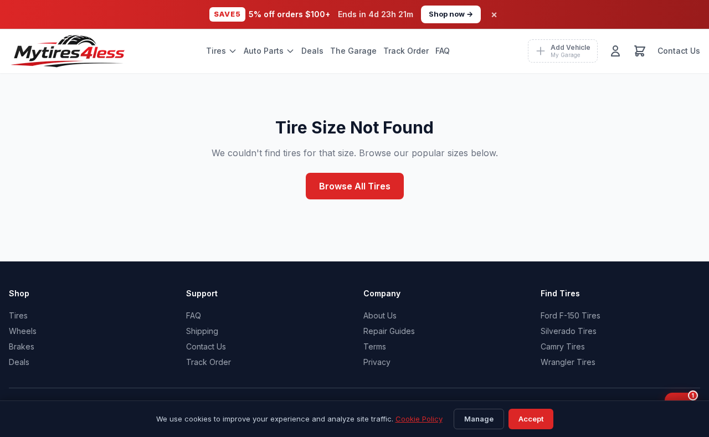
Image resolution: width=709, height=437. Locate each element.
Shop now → (451, 13)
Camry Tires (563, 346)
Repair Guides (389, 331)
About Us (380, 315)
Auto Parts (264, 50)
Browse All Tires (355, 186)
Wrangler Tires (568, 362)
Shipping (202, 331)
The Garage (353, 50)
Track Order (406, 50)
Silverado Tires (569, 331)
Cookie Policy (419, 418)
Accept (530, 418)
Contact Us (678, 50)
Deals (312, 50)
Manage (479, 418)
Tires (216, 50)
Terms (374, 346)
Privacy (377, 362)
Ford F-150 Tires (570, 315)
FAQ (442, 50)
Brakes (21, 346)
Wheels (23, 331)
